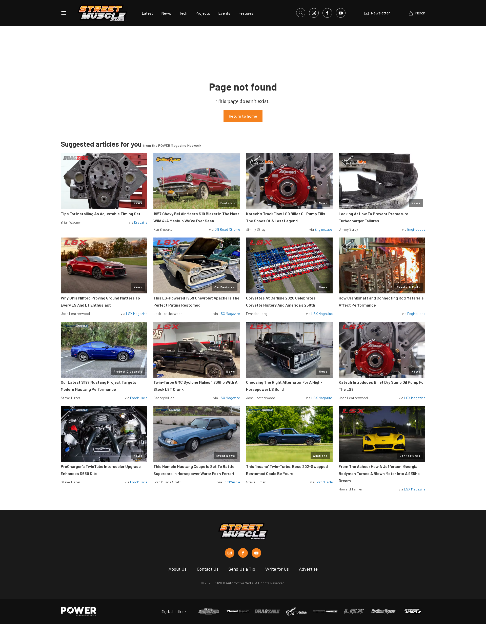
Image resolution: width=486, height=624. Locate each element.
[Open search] (300, 12)
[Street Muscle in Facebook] (243, 553)
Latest (147, 13)
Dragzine (140, 222)
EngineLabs (324, 229)
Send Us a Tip (242, 569)
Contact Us (207, 569)
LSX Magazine (136, 313)
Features (245, 13)
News (166, 13)
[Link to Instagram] (314, 13)
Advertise (308, 569)
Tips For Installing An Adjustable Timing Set (100, 213)
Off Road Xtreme (227, 229)
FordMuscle (138, 398)
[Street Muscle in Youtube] (256, 553)
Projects (202, 13)
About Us (178, 569)
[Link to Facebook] (327, 13)
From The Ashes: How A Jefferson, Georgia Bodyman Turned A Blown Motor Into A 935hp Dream (379, 473)
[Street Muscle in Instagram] (229, 553)
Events (224, 13)
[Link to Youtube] (341, 13)
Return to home (243, 116)
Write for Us (277, 569)
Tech (183, 13)
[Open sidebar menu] (64, 13)
